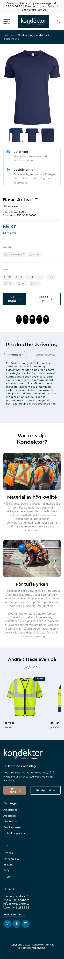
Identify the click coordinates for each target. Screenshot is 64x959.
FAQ (6, 870)
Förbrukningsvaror (14, 833)
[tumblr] (46, 317)
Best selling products (32, 35)
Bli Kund (8, 864)
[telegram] (39, 317)
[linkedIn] (32, 317)
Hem (10, 35)
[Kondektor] (33, 21)
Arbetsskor (9, 815)
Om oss (8, 852)
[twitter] (26, 317)
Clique (23, 206)
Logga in (8, 876)
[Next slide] (35, 668)
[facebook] (19, 317)
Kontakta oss (11, 858)
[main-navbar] (7, 21)
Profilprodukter (12, 827)
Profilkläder (10, 821)
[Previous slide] (28, 668)
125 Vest (8, 722)
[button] (58, 135)
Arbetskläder (10, 809)
